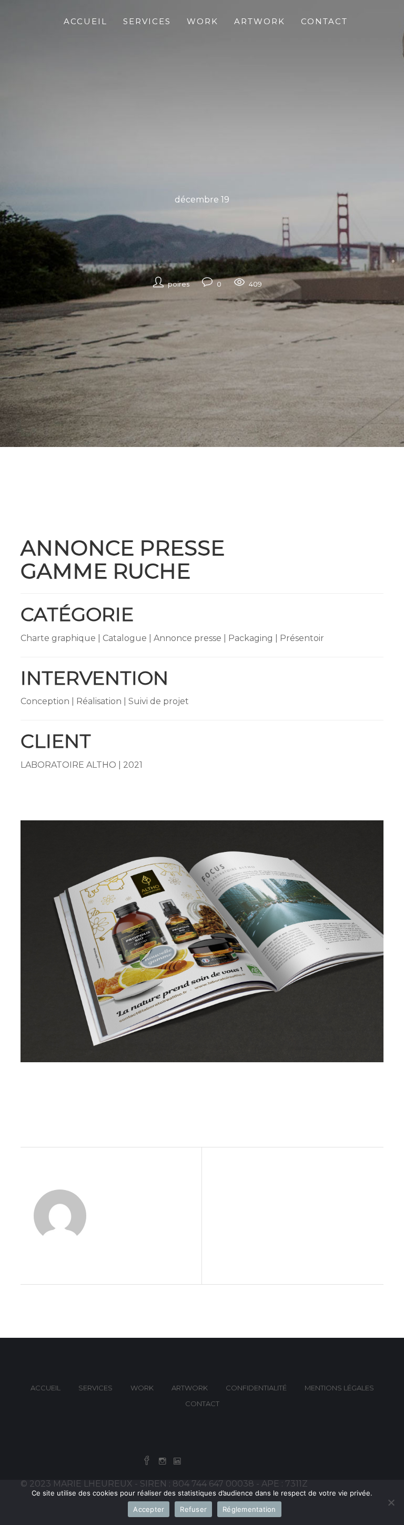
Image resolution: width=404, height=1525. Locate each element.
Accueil (45, 1388)
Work (142, 1388)
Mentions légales (339, 1388)
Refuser (193, 1509)
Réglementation (249, 1509)
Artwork (189, 1388)
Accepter (148, 1509)
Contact (202, 1403)
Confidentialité (256, 1388)
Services (95, 1388)
